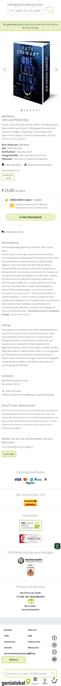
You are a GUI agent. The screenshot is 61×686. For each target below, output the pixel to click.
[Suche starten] (52, 673)
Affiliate (31, 653)
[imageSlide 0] (21, 110)
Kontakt (8, 629)
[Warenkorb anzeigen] (54, 682)
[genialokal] (16, 682)
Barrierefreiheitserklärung (14, 653)
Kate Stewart (8, 116)
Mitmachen (33, 647)
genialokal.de (14, 24)
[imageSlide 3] (30, 110)
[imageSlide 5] (36, 110)
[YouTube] (54, 659)
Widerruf (13, 659)
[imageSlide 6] (39, 110)
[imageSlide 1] (24, 110)
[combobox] (27, 673)
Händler (8, 647)
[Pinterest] (54, 645)
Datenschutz (34, 641)
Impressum (9, 641)
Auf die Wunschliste (13, 231)
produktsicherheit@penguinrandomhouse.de (31, 394)
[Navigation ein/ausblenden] (45, 681)
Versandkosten (37, 596)
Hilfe (6, 635)
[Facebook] (54, 638)
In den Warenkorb (31, 217)
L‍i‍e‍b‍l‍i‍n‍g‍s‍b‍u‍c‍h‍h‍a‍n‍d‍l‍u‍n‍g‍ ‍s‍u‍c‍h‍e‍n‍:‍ (25, 4)
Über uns (32, 629)
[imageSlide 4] (33, 110)
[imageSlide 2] (27, 110)
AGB (30, 635)
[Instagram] (54, 652)
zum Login (9, 454)
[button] (35, 682)
